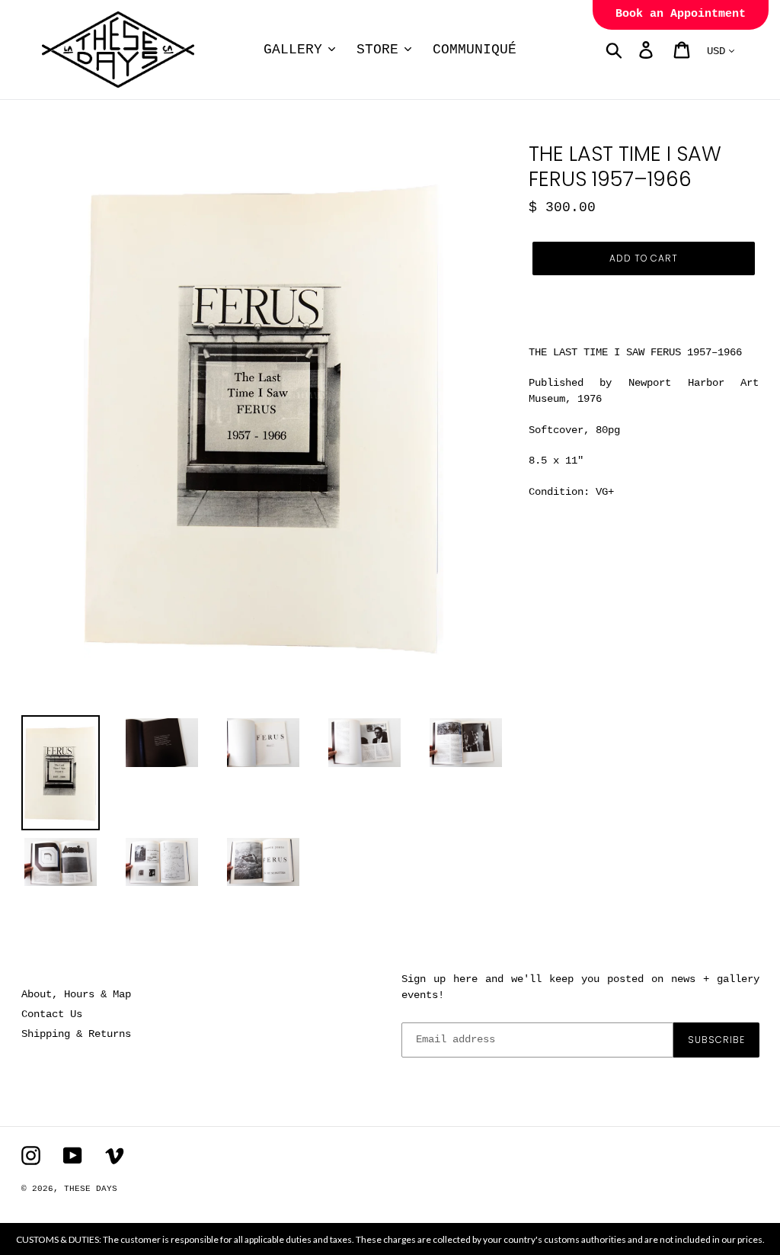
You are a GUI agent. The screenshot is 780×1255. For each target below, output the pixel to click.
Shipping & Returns (76, 1034)
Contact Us (51, 1014)
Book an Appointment (680, 14)
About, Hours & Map (76, 994)
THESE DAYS (90, 1188)
